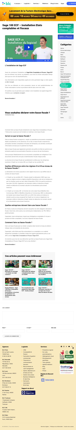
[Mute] (45, 60)
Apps (62, 3)
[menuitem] (18, 3)
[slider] (27, 60)
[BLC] (6, 3)
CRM (24, 350)
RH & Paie (26, 385)
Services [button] (36, 3)
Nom (4, 327)
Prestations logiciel (47, 350)
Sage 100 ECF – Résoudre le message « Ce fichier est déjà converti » (11, 272)
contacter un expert (19, 93)
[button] (12, 264)
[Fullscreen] (51, 60)
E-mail (29, 327)
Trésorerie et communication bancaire (27, 362)
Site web (53, 327)
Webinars (45, 3)
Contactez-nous (9, 115)
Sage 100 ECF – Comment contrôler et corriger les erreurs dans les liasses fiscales (45, 290)
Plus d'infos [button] (64, 14)
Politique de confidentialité (56, 426)
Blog (43, 366)
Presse (44, 370)
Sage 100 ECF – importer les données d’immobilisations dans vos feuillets (45, 272)
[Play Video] (6, 60)
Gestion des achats (28, 375)
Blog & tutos (54, 3)
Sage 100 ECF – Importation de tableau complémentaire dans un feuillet (28, 272)
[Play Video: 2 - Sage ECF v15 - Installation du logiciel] (28, 47)
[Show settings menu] (48, 60)
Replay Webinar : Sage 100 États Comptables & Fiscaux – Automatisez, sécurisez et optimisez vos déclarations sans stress (12, 292)
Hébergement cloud (48, 356)
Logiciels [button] (27, 3)
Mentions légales (45, 426)
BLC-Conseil (10, 82)
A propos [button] (17, 3)
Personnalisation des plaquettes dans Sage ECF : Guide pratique (28, 289)
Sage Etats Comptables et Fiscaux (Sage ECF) (26, 235)
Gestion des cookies (69, 426)
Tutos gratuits (46, 362)
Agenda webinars (47, 364)
